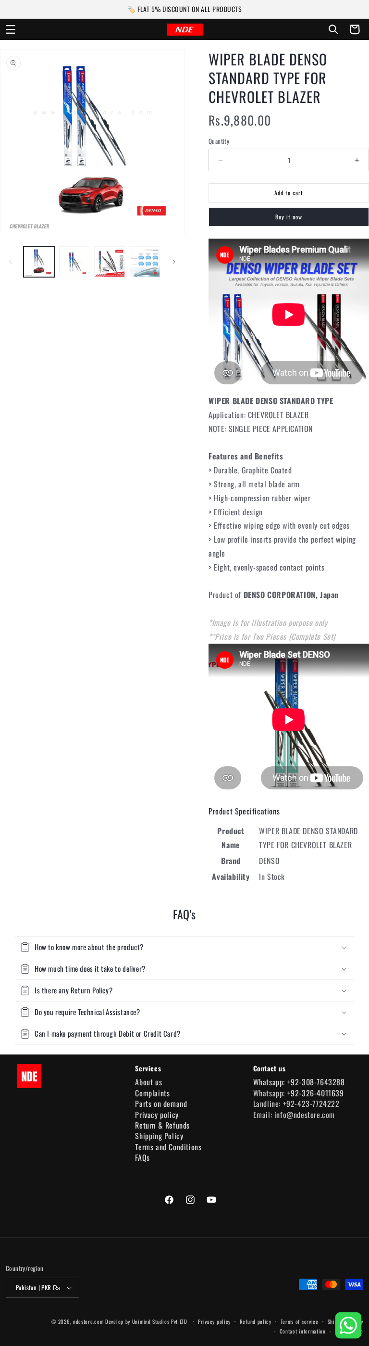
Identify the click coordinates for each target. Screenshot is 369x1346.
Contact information (303, 1331)
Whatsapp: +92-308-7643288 (299, 1082)
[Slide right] (173, 261)
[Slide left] (10, 261)
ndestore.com (88, 1321)
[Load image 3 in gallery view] (109, 261)
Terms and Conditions (168, 1147)
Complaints (152, 1093)
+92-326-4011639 (315, 1093)
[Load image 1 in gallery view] (39, 261)
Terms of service (300, 1321)
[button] (10, 29)
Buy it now (288, 217)
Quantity (219, 141)
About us (148, 1082)
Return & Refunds (162, 1125)
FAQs (142, 1157)
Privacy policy (156, 1114)
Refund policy (255, 1321)
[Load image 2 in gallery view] (74, 261)
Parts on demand (161, 1103)
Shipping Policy (159, 1136)
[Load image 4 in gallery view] (145, 261)
